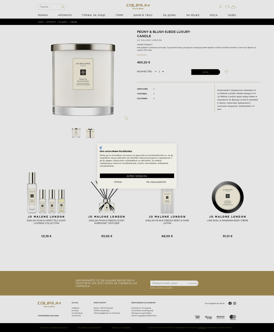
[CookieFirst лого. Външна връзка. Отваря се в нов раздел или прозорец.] (101, 147)
